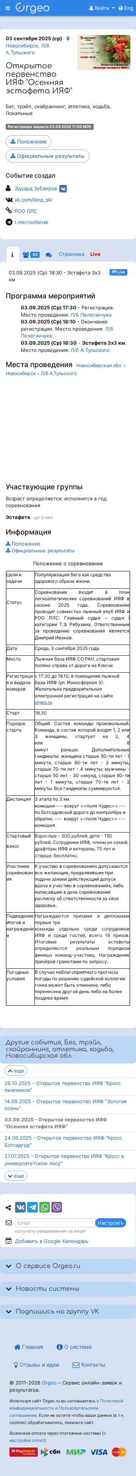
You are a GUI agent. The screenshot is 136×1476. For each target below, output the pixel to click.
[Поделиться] (20, 1207)
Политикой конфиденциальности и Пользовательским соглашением (66, 1408)
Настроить (111, 1223)
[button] (102, 8)
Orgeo (49, 1383)
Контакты (92, 1364)
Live (95, 254)
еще (18, 1071)
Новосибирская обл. (99, 365)
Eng (128, 8)
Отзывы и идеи (38, 1364)
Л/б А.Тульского (90, 350)
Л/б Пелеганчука (91, 315)
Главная (31, 1347)
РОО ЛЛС (26, 211)
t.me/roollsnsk (31, 222)
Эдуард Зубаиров (36, 188)
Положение (30, 141)
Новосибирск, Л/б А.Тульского (27, 49)
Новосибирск (21, 373)
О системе (77, 1347)
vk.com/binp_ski (33, 200)
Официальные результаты (50, 156)
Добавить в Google (51, 1241)
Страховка (71, 254)
